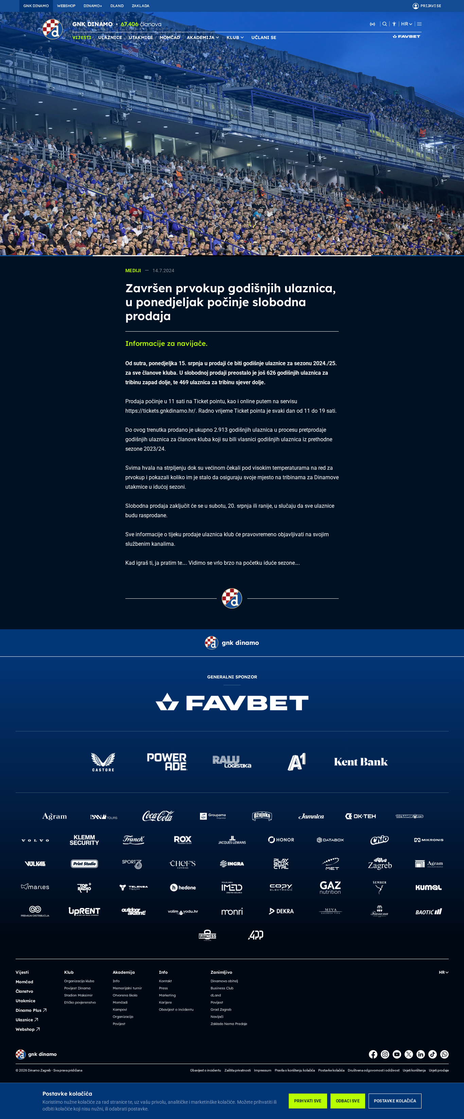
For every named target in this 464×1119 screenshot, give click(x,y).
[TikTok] (432, 1054)
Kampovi (120, 1009)
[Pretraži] (384, 24)
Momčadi (120, 1002)
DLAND (117, 5)
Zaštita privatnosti (238, 1070)
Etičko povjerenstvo (80, 1002)
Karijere (165, 1002)
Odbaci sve (348, 1101)
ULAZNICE (110, 37)
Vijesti (22, 972)
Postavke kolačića (395, 1101)
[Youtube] (397, 1054)
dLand (216, 995)
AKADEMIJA (200, 37)
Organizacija (123, 1016)
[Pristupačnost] (394, 24)
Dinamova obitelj (224, 981)
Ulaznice (24, 1019)
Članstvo (24, 991)
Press (163, 988)
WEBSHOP (66, 5)
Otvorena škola (125, 995)
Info (116, 981)
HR (404, 24)
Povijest (119, 1024)
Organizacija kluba (79, 981)
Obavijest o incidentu (176, 1009)
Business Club (222, 988)
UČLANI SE (263, 37)
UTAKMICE (141, 37)
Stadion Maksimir (78, 995)
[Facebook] (373, 1054)
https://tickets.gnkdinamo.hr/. (161, 411)
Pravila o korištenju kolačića (295, 1070)
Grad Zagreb (221, 1009)
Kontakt (165, 981)
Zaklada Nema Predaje (229, 1024)
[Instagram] (385, 1054)
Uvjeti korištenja (414, 1070)
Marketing (167, 995)
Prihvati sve (308, 1101)
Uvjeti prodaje (439, 1070)
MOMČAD (170, 37)
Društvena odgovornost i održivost (373, 1070)
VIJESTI (81, 37)
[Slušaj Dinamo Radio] (373, 24)
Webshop (25, 1029)
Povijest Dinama (77, 988)
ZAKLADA (140, 5)
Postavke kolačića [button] (331, 1070)
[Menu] (419, 24)
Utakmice (25, 1000)
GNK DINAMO (36, 5)
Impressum (262, 1070)
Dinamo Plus (28, 1010)
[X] (409, 1054)
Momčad (24, 981)
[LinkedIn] (420, 1054)
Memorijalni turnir (127, 988)
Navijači (217, 1016)
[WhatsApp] (444, 1054)
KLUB (233, 37)
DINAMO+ (93, 5)
